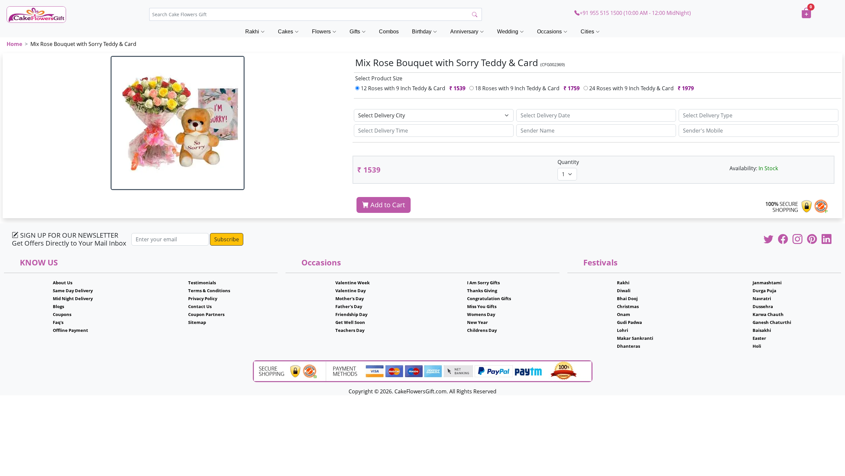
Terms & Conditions (209, 291)
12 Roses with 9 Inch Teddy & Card (412, 88)
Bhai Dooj (627, 298)
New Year (477, 322)
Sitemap (197, 322)
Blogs (58, 306)
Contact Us (200, 306)
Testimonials (202, 283)
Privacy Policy (202, 298)
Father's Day (348, 306)
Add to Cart (387, 204)
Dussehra (763, 306)
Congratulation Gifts (489, 298)
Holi (757, 346)
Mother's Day (349, 298)
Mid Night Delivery (73, 298)
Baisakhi (762, 330)
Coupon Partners (206, 314)
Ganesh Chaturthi (772, 322)
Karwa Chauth (768, 314)
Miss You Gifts (481, 306)
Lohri (622, 330)
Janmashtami (767, 283)
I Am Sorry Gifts (483, 283)
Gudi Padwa (629, 322)
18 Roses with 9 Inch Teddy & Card (527, 88)
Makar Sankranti (635, 338)
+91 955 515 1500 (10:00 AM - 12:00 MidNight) (635, 13)
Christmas (628, 306)
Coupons (62, 314)
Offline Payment (70, 330)
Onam (623, 314)
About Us (62, 283)
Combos (389, 31)
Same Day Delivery (73, 291)
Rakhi (623, 283)
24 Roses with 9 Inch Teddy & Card (641, 88)
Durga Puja (764, 291)
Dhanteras (628, 346)
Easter (759, 338)
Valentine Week (352, 283)
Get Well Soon (350, 322)
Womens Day (481, 314)
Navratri (762, 298)
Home (14, 44)
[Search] (474, 15)
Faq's (58, 322)
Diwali (623, 291)
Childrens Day (482, 330)
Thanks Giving (482, 291)
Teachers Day (349, 330)
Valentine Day (350, 291)
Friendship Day (351, 314)
